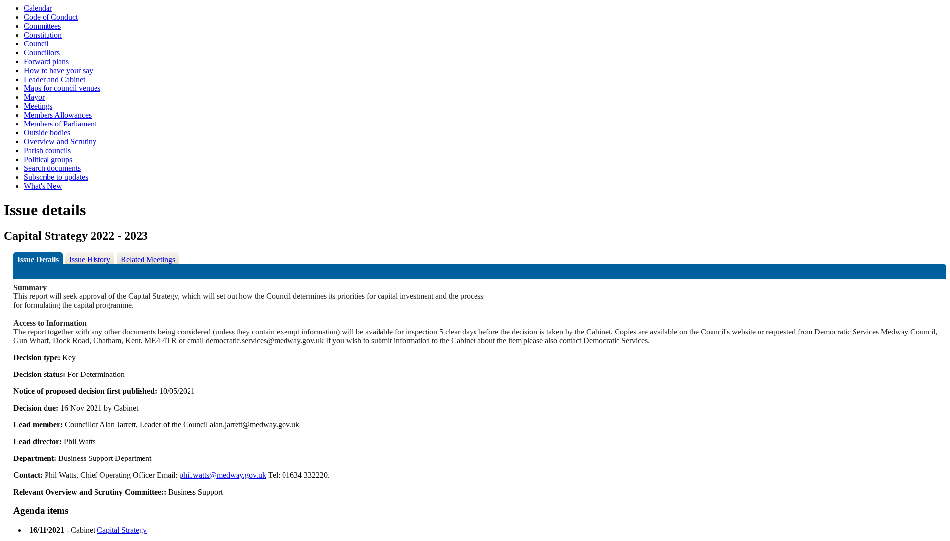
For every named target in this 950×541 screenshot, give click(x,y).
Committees (42, 26)
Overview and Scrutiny (60, 141)
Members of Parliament (60, 124)
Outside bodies (47, 132)
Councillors (42, 52)
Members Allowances (58, 115)
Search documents (52, 168)
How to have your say (58, 70)
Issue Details (38, 259)
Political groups (48, 159)
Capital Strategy (122, 530)
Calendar (38, 8)
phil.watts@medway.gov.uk (222, 475)
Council (36, 44)
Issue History (89, 259)
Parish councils (47, 150)
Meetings (38, 106)
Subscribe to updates (56, 177)
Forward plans (46, 61)
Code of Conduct (51, 17)
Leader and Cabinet (54, 79)
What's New (43, 186)
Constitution (43, 35)
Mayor (34, 97)
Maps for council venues (62, 88)
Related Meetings (148, 259)
